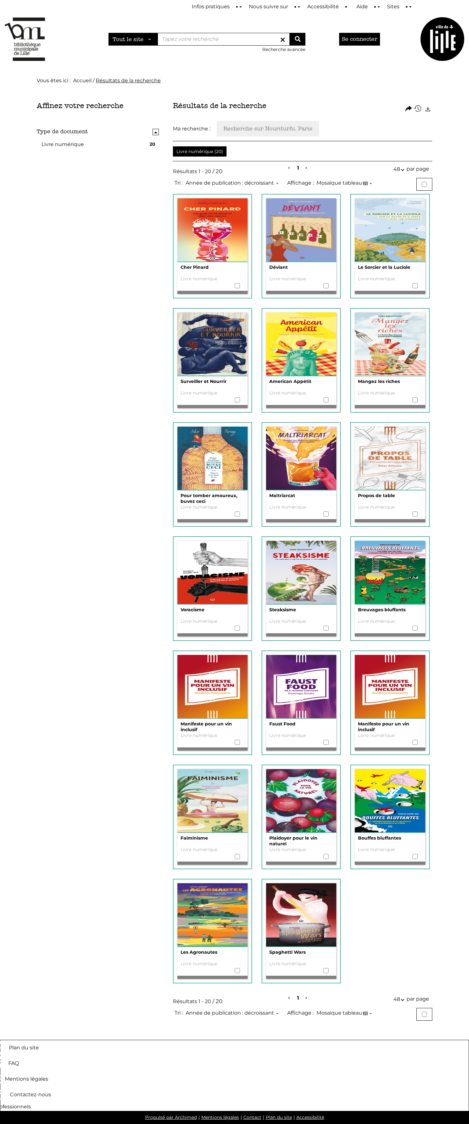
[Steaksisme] (301, 573)
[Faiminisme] (212, 801)
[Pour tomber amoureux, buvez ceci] (212, 458)
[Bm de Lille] (25, 39)
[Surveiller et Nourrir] (212, 344)
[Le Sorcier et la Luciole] (390, 230)
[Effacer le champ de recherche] (283, 39)
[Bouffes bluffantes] (390, 801)
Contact (252, 1117)
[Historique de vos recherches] (418, 109)
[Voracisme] (212, 573)
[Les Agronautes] (212, 915)
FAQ (13, 1063)
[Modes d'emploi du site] (240, 7)
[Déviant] (301, 230)
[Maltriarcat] (301, 458)
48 (396, 169)
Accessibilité (310, 1117)
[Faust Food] (301, 687)
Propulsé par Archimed (171, 1117)
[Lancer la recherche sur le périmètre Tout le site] (297, 39)
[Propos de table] (390, 458)
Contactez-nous (30, 1094)
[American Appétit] (301, 344)
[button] (200, 151)
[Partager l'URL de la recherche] (409, 109)
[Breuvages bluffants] (390, 573)
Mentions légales (26, 1079)
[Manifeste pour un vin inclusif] (212, 687)
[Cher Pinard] (212, 230)
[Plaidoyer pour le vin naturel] (301, 801)
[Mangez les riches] (390, 344)
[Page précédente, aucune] (289, 168)
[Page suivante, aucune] (306, 168)
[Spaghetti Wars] (301, 915)
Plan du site (24, 1047)
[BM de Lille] (442, 39)
